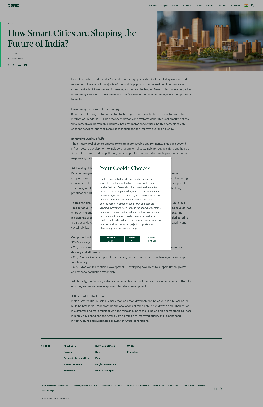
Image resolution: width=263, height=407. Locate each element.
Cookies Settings (152, 239)
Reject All (132, 239)
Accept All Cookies (111, 239)
